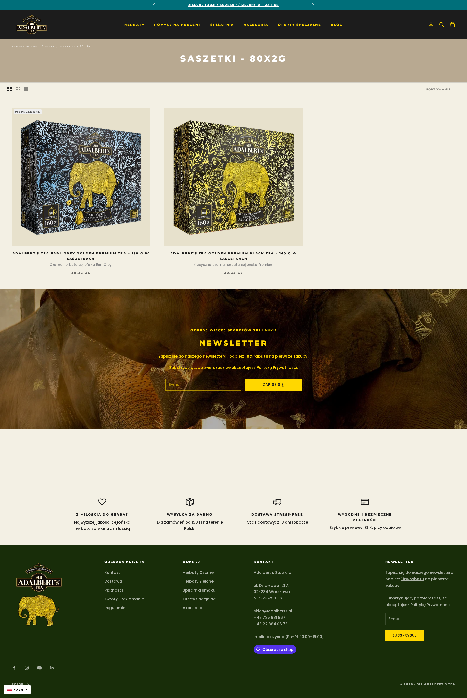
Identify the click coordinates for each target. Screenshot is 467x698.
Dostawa (113, 581)
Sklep (49, 46)
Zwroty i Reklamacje (124, 599)
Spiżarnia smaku (199, 590)
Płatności (113, 590)
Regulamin (114, 608)
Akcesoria (256, 25)
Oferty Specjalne (299, 25)
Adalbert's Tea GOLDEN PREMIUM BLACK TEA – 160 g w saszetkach (233, 256)
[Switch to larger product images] (9, 89)
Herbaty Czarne (198, 572)
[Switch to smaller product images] (18, 89)
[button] (17, 689)
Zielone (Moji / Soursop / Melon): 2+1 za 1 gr (233, 5)
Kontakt (112, 572)
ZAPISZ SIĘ (273, 384)
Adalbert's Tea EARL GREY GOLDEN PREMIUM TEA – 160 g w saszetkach (80, 256)
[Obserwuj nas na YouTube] (39, 667)
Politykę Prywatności (277, 367)
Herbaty (134, 25)
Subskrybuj (404, 635)
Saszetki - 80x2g (75, 46)
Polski (18, 684)
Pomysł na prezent (177, 25)
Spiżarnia (222, 25)
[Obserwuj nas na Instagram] (26, 667)
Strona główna (26, 46)
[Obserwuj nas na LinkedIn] (52, 667)
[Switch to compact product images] (26, 89)
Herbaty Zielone (198, 581)
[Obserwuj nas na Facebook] (14, 667)
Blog (337, 25)
